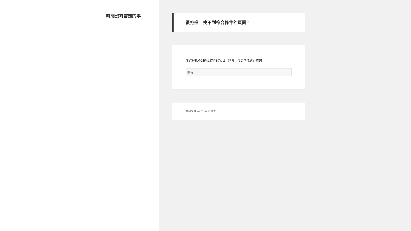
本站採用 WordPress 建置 (201, 111)
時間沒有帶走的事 (123, 16)
